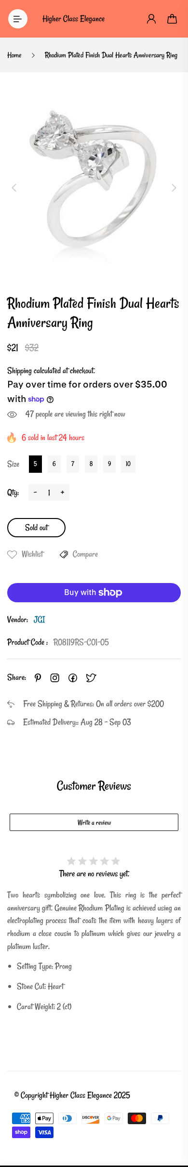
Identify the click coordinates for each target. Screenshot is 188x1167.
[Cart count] (172, 19)
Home (14, 55)
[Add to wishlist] (12, 554)
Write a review (94, 822)
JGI (39, 619)
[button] (14, 187)
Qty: (13, 492)
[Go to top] (171, 1118)
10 (128, 463)
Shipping (19, 370)
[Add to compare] (64, 554)
